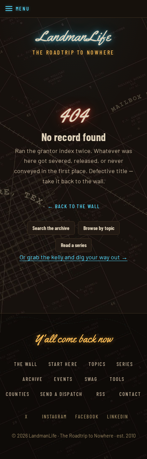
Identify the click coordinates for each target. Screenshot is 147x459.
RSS (100, 394)
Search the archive (50, 228)
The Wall (26, 364)
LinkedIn (117, 416)
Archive (33, 379)
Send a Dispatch (61, 394)
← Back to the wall (74, 206)
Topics (97, 364)
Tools (117, 379)
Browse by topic (99, 228)
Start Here (63, 364)
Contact (130, 394)
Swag (91, 379)
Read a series (73, 245)
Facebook (87, 416)
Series (125, 364)
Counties (17, 394)
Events (63, 379)
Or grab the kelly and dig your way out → (73, 257)
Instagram (54, 416)
